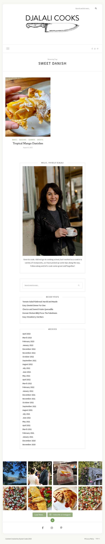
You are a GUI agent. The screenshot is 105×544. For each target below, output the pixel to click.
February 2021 (28, 433)
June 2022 (27, 372)
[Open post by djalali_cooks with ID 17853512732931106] (90, 473)
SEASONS (22, 140)
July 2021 (26, 414)
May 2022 (26, 376)
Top (97, 539)
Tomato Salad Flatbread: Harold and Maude (40, 301)
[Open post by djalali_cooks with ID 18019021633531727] (65, 498)
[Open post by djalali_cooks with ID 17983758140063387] (40, 498)
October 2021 (28, 402)
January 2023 (28, 345)
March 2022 (27, 383)
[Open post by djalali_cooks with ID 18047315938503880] (65, 473)
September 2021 (29, 406)
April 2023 (26, 334)
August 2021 (28, 410)
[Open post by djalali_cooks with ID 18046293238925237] (15, 473)
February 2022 (28, 387)
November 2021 (29, 398)
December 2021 (29, 395)
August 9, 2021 (28, 147)
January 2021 (28, 437)
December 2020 (29, 440)
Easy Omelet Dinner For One (34, 305)
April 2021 (26, 425)
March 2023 (27, 337)
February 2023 (28, 341)
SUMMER (31, 140)
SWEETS (40, 140)
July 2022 (26, 368)
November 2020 (29, 444)
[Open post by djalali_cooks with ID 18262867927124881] (15, 498)
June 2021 (27, 418)
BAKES (14, 140)
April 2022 (26, 379)
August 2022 (28, 364)
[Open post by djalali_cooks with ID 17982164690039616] (90, 498)
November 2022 (29, 353)
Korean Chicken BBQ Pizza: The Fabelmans (40, 313)
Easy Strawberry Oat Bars (33, 317)
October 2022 (28, 356)
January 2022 (28, 391)
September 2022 (29, 360)
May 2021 (26, 421)
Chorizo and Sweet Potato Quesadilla (38, 309)
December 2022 (29, 349)
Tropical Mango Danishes (28, 143)
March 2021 (27, 429)
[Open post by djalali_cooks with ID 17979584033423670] (40, 473)
